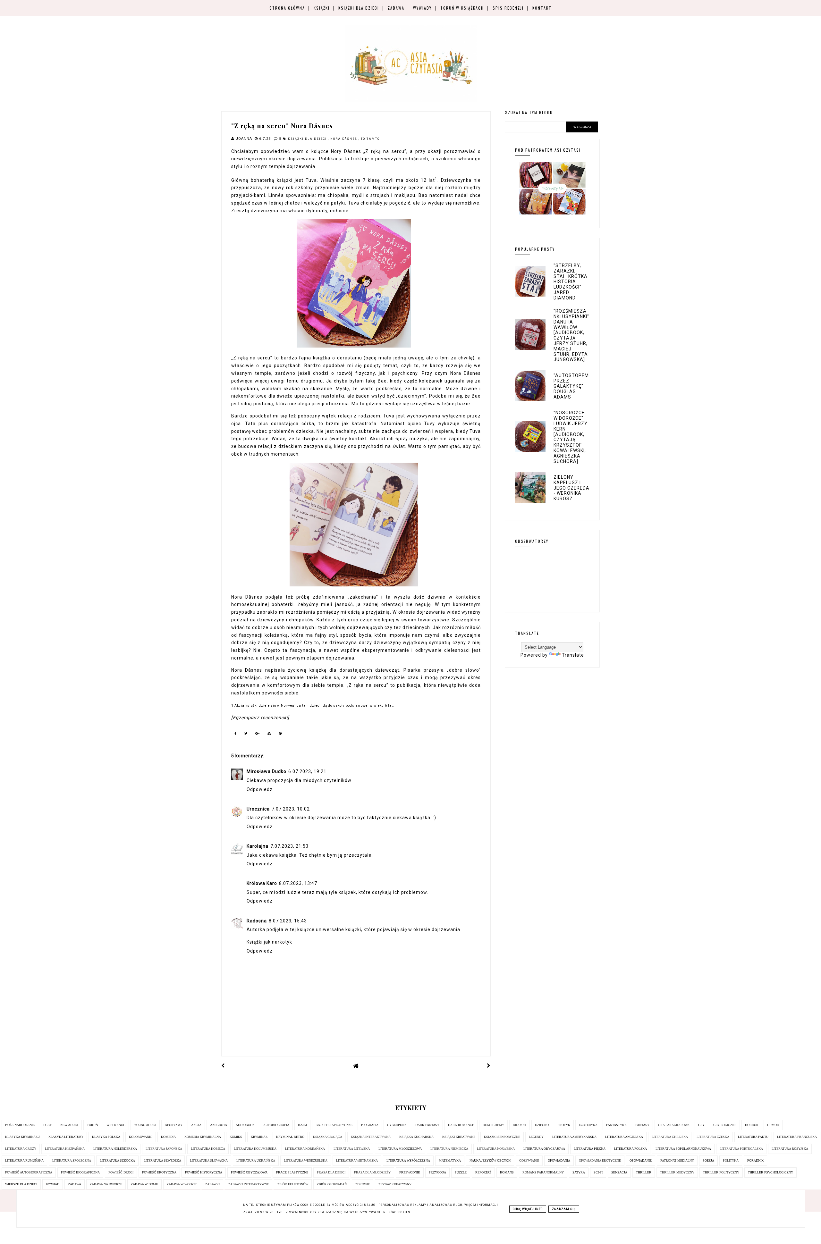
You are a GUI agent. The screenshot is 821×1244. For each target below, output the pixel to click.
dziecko (542, 1125)
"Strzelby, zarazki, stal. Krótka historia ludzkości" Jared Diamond (571, 281)
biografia (369, 1125)
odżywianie (529, 1160)
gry (701, 1125)
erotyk (563, 1125)
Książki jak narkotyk (269, 942)
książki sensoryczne (502, 1137)
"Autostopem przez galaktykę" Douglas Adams (571, 386)
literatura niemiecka (449, 1148)
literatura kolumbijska (255, 1148)
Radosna (257, 920)
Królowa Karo (262, 883)
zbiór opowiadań (332, 1184)
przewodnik (409, 1172)
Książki (322, 8)
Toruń (92, 1125)
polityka (731, 1160)
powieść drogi (120, 1172)
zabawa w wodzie (182, 1184)
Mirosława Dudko (266, 771)
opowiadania (559, 1160)
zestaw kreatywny (394, 1184)
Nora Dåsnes (344, 138)
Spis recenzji (508, 8)
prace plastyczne (292, 1172)
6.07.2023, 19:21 (307, 771)
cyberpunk (397, 1125)
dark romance (461, 1125)
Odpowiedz (260, 789)
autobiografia (276, 1125)
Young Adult (145, 1125)
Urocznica (258, 808)
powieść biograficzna (80, 1172)
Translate (573, 655)
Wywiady (422, 8)
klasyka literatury (65, 1137)
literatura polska (630, 1148)
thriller (643, 1172)
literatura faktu (753, 1137)
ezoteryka (588, 1125)
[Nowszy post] (223, 1065)
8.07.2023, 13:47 (298, 883)
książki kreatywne (458, 1137)
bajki (302, 1125)
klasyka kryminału (22, 1137)
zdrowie (362, 1184)
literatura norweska (496, 1148)
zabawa (74, 1184)
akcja (196, 1125)
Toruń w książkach (462, 8)
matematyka (450, 1160)
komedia (168, 1137)
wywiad (52, 1184)
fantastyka (616, 1125)
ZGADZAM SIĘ (564, 1209)
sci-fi (598, 1172)
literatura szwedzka (162, 1160)
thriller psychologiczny (770, 1172)
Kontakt (542, 8)
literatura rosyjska (790, 1148)
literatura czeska (713, 1137)
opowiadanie (641, 1160)
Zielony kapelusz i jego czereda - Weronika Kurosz (571, 488)
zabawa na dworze (106, 1184)
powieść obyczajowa (249, 1172)
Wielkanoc (115, 1125)
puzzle (461, 1172)
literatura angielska (624, 1137)
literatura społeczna (71, 1160)
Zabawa (396, 8)
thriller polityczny (721, 1172)
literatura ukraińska (255, 1160)
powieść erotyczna (159, 1172)
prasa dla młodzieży (372, 1172)
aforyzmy (173, 1125)
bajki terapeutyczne (334, 1125)
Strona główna (287, 8)
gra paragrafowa (674, 1125)
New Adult (69, 1125)
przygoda (437, 1172)
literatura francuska (797, 1137)
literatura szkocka (117, 1160)
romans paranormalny (543, 1172)
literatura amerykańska (574, 1137)
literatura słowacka (209, 1160)
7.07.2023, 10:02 (291, 808)
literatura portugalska (741, 1148)
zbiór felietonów (292, 1184)
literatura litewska (352, 1148)
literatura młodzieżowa (400, 1148)
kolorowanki (140, 1137)
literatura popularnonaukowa (683, 1148)
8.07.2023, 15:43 (288, 920)
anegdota (218, 1125)
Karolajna (257, 846)
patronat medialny (677, 1160)
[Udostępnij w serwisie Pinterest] (280, 734)
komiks (236, 1137)
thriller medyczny (677, 1172)
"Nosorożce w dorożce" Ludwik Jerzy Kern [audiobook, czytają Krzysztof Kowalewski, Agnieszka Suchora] (571, 437)
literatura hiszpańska (65, 1148)
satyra (578, 1172)
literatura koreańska (305, 1148)
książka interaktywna (371, 1137)
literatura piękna (589, 1148)
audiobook (245, 1125)
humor (773, 1125)
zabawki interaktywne (248, 1184)
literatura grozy (20, 1148)
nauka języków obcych (490, 1160)
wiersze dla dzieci (21, 1184)
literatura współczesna (408, 1160)
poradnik (755, 1160)
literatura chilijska (670, 1137)
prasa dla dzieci (331, 1172)
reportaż (483, 1172)
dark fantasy (427, 1125)
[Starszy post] (489, 1065)
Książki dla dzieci (358, 8)
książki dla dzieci (308, 138)
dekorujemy (493, 1125)
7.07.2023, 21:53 (289, 846)
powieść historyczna (203, 1172)
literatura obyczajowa (544, 1148)
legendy (536, 1137)
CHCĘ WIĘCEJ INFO (528, 1209)
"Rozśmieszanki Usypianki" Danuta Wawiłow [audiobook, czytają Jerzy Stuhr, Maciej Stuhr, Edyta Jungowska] (571, 335)
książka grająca (327, 1137)
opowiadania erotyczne (600, 1160)
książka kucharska (416, 1137)
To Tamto (370, 138)
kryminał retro (290, 1137)
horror (751, 1125)
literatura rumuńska (24, 1160)
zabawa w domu (144, 1184)
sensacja (619, 1172)
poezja (708, 1160)
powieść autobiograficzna (28, 1172)
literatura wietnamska (357, 1160)
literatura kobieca (208, 1148)
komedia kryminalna (202, 1137)
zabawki (212, 1184)
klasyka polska (106, 1137)
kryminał (259, 1137)
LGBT (47, 1125)
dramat (519, 1125)
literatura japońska (164, 1148)
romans (507, 1172)
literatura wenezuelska (305, 1160)
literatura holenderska (115, 1148)
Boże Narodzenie (20, 1125)
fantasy (642, 1125)
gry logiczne (724, 1125)
